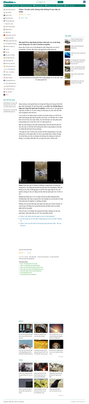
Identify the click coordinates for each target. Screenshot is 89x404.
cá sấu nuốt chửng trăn (43, 256)
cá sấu (26, 256)
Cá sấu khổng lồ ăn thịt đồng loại (28, 274)
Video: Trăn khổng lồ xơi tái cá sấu (28, 263)
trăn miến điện (32, 256)
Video (26, 18)
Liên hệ (16, 401)
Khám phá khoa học (27, 5)
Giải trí (22, 18)
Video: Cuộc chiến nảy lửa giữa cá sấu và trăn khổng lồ (37, 216)
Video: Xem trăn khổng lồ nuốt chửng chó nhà (31, 267)
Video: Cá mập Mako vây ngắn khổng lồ (30, 265)
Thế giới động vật (39, 5)
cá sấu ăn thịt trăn (54, 256)
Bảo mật (11, 401)
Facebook (21, 401)
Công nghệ (16, 5)
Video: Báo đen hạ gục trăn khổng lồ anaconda (31, 269)
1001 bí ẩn (60, 5)
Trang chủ (8, 5)
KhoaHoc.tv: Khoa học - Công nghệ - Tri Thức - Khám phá (11, 2)
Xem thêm (60, 356)
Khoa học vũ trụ (51, 5)
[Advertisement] (41, 30)
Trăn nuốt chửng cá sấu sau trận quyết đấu (30, 271)
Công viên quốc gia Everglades (26, 258)
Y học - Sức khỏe (70, 5)
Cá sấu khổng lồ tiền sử (26, 272)
